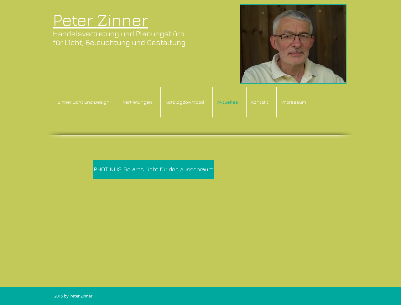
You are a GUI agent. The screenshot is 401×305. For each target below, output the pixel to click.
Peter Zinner (100, 20)
